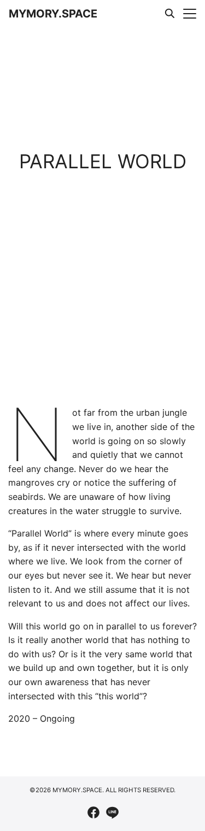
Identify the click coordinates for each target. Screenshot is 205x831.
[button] (12, 338)
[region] (102, 338)
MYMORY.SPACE (53, 13)
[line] (112, 812)
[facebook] (93, 812)
